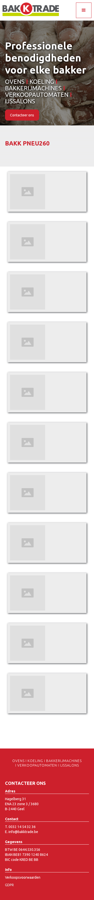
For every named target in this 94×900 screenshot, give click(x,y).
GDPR (9, 885)
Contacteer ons (22, 115)
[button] (83, 10)
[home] (29, 9)
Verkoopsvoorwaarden (22, 877)
